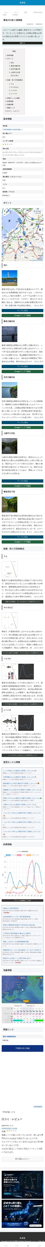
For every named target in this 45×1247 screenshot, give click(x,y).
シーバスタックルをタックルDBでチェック (22, 755)
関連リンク (11, 108)
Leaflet (33, 260)
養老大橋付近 (15, 66)
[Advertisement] (22, 1080)
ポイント (10, 58)
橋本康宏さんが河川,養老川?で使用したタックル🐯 (21, 783)
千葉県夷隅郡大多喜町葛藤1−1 (12, 129)
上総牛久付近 (15, 72)
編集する (22, 43)
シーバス (14, 94)
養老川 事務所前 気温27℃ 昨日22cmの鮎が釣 (19, 925)
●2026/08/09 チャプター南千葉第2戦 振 (17, 917)
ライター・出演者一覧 (37, 1241)
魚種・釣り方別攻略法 (15, 80)
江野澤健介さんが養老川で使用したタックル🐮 (20, 777)
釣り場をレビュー (22, 1159)
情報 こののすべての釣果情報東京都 (16, 941)
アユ (12, 84)
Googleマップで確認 (22, 315)
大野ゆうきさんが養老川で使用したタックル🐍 (20, 804)
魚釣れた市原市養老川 (11, 908)
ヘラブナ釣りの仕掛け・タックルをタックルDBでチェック (22, 704)
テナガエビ (15, 87)
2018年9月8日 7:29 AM (9, 1128)
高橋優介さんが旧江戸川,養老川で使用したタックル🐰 (22, 790)
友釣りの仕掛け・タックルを (22, 601)
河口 (12, 63)
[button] (20, 222)
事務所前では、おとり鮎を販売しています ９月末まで (22, 950)
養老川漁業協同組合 (9, 1036)
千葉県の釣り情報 (22, 1048)
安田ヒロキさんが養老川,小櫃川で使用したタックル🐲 (22, 798)
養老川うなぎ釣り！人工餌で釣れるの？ (17, 958)
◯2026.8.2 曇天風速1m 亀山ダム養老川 (17, 933)
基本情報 (10, 55)
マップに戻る (22, 310)
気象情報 (10, 104)
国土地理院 (40, 260)
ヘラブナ (14, 90)
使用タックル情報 (13, 98)
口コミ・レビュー (13, 111)
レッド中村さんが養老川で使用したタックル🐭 (20, 771)
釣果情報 (10, 101)
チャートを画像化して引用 (22, 900)
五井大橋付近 (15, 69)
